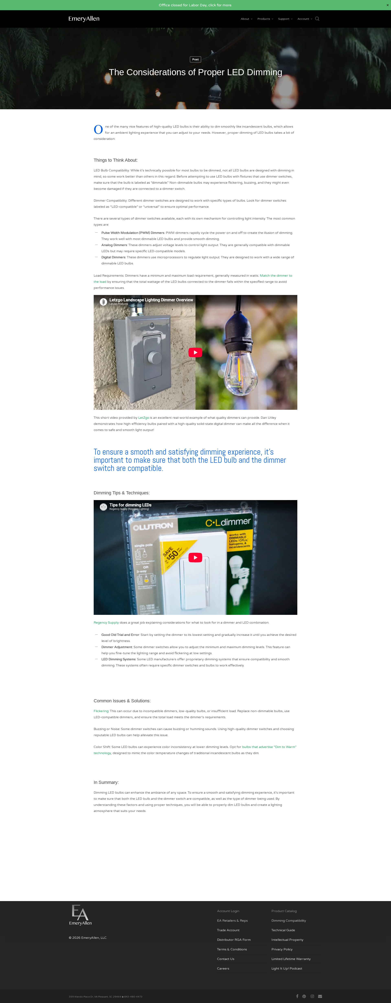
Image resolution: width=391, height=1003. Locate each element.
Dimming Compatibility (288, 921)
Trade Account (228, 930)
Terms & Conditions (232, 949)
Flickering (101, 711)
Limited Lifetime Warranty (291, 959)
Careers (223, 969)
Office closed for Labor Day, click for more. (195, 5)
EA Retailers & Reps (232, 921)
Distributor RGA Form (234, 940)
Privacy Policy (282, 949)
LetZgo (143, 418)
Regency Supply (106, 623)
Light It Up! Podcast (286, 969)
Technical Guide (283, 930)
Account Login (228, 911)
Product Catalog (284, 911)
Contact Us (225, 959)
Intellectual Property (287, 940)
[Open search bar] (317, 19)
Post (195, 59)
